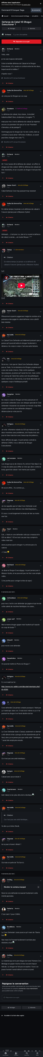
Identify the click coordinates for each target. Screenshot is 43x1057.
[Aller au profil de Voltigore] (4, 425)
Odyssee (10, 500)
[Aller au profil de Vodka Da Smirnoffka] (4, 91)
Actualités (23, 35)
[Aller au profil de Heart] (4, 530)
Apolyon (10, 771)
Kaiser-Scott (11, 185)
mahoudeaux (11, 598)
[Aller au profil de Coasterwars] (4, 790)
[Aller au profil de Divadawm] (4, 109)
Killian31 (10, 640)
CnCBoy (9, 880)
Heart (9, 529)
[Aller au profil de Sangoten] (4, 395)
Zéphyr (9, 250)
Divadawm (10, 109)
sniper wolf (11, 619)
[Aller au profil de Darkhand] (4, 565)
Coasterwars (11, 789)
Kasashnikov (11, 658)
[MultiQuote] (3, 83)
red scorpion (11, 458)
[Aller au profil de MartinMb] (4, 335)
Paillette (10, 908)
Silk (8, 359)
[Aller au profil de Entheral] (3, 35)
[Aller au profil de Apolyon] (4, 772)
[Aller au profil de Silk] (4, 359)
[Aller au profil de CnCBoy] (4, 880)
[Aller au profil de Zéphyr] (4, 250)
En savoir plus (5, 4)
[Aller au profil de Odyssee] (4, 501)
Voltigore (10, 424)
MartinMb (10, 335)
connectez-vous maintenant (28, 988)
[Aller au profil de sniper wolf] (4, 620)
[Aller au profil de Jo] (4, 703)
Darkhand (10, 565)
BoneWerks (11, 927)
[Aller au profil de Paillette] (4, 909)
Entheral (8, 35)
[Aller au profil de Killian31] (4, 641)
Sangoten (10, 394)
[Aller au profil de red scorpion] (4, 459)
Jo (8, 702)
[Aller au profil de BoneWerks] (4, 927)
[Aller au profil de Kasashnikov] (4, 659)
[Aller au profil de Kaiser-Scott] (4, 186)
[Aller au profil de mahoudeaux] (4, 599)
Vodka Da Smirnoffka (14, 90)
